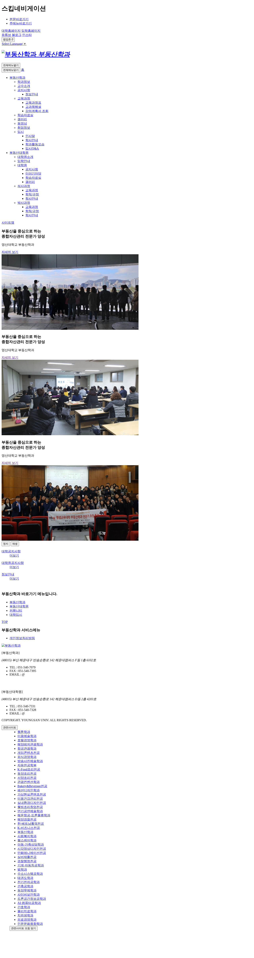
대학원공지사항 (13, 563)
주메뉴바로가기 (21, 23)
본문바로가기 (19, 19)
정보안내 (8, 574)
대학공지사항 (11, 551)
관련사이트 (9, 727)
